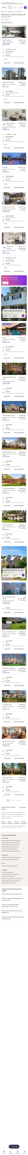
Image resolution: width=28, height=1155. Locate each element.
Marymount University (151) (8, 876)
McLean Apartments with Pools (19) (10, 844)
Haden (4, 337)
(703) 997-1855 (5, 129)
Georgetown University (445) (9, 883)
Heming (8, 40)
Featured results (6, 22)
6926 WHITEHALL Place (9, 452)
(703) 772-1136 (5, 456)
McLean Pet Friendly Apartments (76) (11, 851)
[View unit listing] (23, 315)
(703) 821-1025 (5, 745)
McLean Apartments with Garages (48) (11, 840)
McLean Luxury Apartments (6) (9, 849)
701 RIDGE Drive (6, 704)
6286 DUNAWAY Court (8, 415)
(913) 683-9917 (5, 529)
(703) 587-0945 (6, 672)
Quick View (7, 62)
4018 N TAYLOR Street (8, 741)
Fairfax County (11, 11)
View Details (7, 612)
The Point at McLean (8, 82)
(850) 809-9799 (6, 253)
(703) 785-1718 (5, 709)
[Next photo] (25, 32)
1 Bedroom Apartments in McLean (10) (11, 857)
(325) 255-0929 (6, 211)
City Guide (22, 807)
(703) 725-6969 (6, 383)
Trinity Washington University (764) (10, 874)
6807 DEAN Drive (7, 777)
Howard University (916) (8, 872)
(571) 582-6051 (5, 171)
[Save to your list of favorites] (23, 28)
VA (6, 11)
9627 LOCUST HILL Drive (9, 632)
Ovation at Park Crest (8, 207)
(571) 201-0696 (5, 420)
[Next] (25, 7)
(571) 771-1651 (5, 86)
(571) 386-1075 (5, 493)
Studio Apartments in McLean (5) (10, 859)
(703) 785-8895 (6, 603)
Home (2, 11)
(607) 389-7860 (6, 342)
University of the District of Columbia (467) (12, 878)
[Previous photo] (3, 32)
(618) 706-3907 (6, 44)
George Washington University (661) (11, 880)
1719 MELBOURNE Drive (8, 488)
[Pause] (24, 289)
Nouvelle (4, 167)
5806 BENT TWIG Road (8, 668)
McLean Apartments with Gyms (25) (10, 842)
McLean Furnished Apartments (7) (10, 846)
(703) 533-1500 (5, 782)
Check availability (19, 62)
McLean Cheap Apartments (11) (9, 866)
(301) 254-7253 (5, 636)
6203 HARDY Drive (7, 525)
